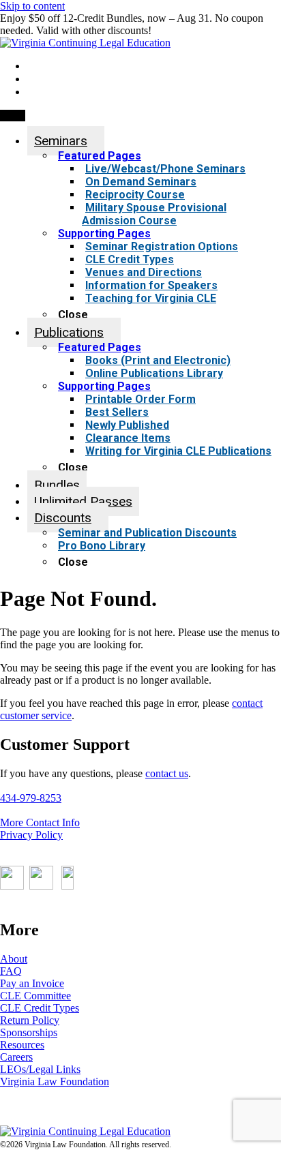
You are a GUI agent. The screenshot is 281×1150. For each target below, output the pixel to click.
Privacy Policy (31, 835)
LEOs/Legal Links (40, 1069)
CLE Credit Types (39, 1008)
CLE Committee (35, 995)
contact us (166, 773)
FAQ (11, 971)
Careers (16, 1057)
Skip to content (32, 6)
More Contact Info (40, 822)
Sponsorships (28, 1032)
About (13, 959)
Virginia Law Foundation (54, 1081)
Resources (22, 1044)
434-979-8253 (30, 798)
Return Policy (29, 1020)
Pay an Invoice (32, 983)
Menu (12, 115)
